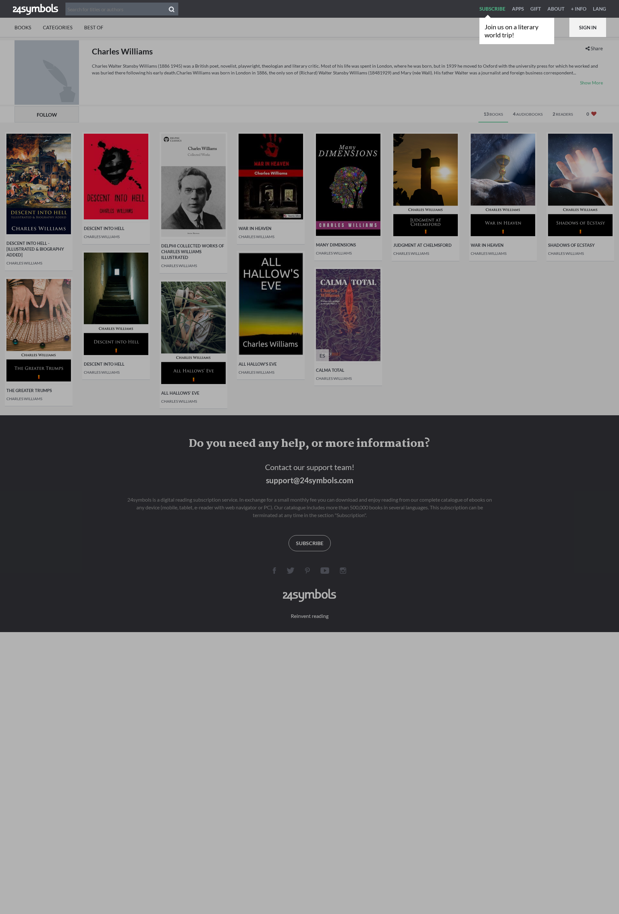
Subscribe (492, 9)
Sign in (587, 27)
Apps (518, 9)
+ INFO (578, 9)
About (556, 9)
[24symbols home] (35, 8)
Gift (535, 9)
